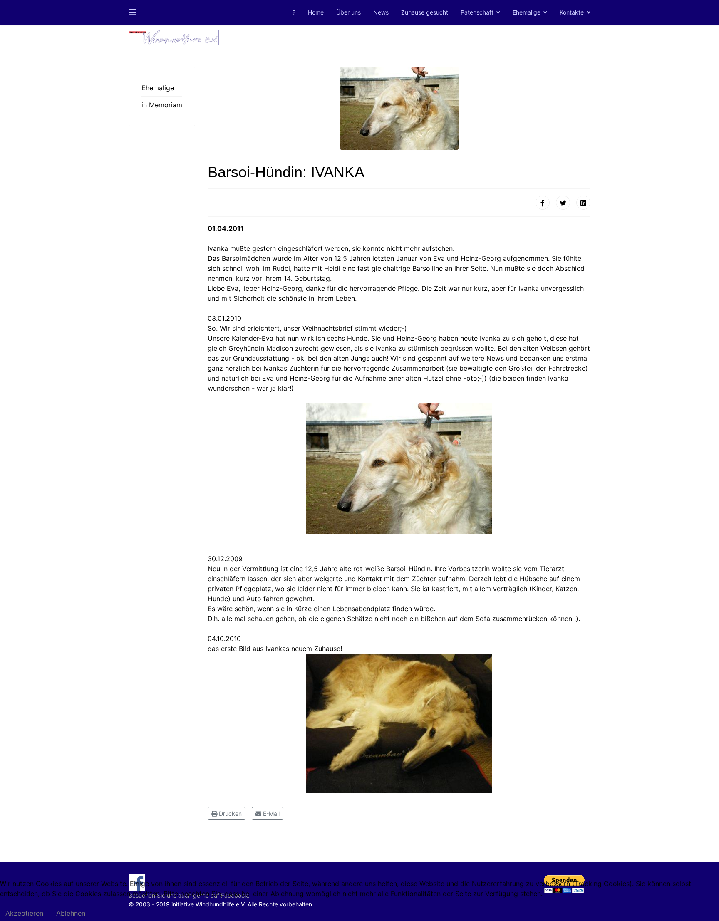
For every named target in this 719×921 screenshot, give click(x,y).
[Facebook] (543, 203)
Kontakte (572, 12)
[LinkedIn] (583, 203)
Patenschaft (477, 12)
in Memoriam (161, 105)
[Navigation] (132, 12)
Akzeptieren (24, 913)
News (381, 12)
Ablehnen (70, 913)
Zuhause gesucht (424, 12)
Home (316, 12)
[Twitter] (563, 203)
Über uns (348, 12)
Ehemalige (526, 12)
